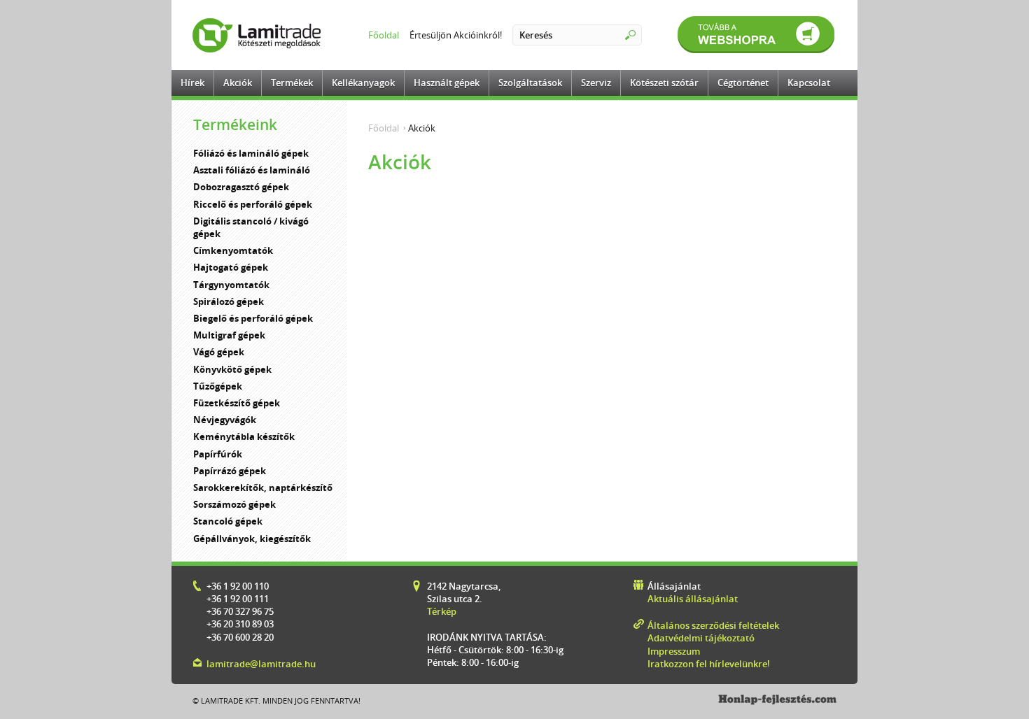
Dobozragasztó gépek (241, 186)
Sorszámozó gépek (234, 504)
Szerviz (596, 82)
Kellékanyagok (363, 82)
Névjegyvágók (224, 419)
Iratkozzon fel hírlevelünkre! (709, 663)
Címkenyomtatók (233, 250)
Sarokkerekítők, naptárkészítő (262, 487)
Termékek (292, 82)
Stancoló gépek (227, 521)
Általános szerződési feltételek (713, 625)
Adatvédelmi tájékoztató (701, 638)
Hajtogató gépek (230, 267)
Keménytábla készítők (244, 436)
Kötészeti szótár (664, 82)
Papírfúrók (217, 454)
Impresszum (674, 651)
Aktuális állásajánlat (693, 598)
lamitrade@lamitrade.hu (261, 663)
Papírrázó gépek (229, 470)
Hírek (192, 82)
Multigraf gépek (229, 335)
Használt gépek (446, 82)
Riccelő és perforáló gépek (252, 204)
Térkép (441, 611)
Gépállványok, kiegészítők (252, 538)
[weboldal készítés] (777, 702)
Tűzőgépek (217, 386)
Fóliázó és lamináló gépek (251, 153)
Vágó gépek (218, 352)
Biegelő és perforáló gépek (253, 318)
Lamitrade (259, 35)
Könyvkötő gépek (232, 369)
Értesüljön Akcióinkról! (456, 35)
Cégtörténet (743, 82)
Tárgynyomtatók (231, 284)
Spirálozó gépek (228, 301)
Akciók (237, 82)
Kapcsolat (809, 82)
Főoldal (383, 35)
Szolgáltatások (530, 82)
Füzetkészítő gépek (236, 403)
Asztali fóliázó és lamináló (251, 170)
